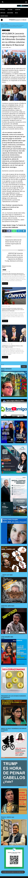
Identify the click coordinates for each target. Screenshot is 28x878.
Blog (16, 12)
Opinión (8, 325)
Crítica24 (2, 12)
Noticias (2, 9)
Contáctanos (4, 16)
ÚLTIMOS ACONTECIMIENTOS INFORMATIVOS (13, 872)
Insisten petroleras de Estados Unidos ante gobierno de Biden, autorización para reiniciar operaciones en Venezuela (13, 309)
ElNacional (10, 12)
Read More (5, 283)
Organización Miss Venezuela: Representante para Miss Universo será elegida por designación (13, 274)
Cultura (10, 9)
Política (8, 30)
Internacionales (9, 288)
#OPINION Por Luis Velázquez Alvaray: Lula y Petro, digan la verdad (12, 346)
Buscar (2, 364)
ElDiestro (17, 9)
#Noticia (4, 30)
